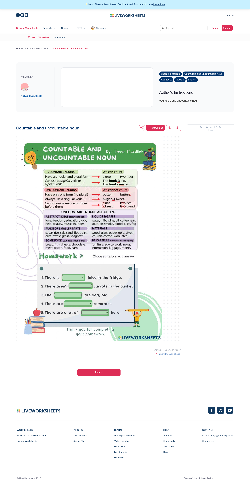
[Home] (127, 15)
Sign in (215, 28)
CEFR (79, 28)
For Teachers (120, 446)
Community (169, 440)
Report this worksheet (169, 354)
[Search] (163, 28)
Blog (165, 451)
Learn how (159, 4)
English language (170, 74)
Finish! (99, 372)
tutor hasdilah (31, 96)
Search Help (169, 446)
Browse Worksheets (27, 28)
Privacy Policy (206, 478)
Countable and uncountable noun (203, 74)
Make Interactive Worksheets (31, 435)
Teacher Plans (80, 435)
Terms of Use (190, 478)
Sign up (227, 28)
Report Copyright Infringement (217, 435)
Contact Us (208, 440)
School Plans (79, 440)
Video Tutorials (121, 440)
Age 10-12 (166, 79)
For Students (120, 451)
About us (167, 435)
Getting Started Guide (125, 435)
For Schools (120, 457)
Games (100, 28)
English (192, 79)
